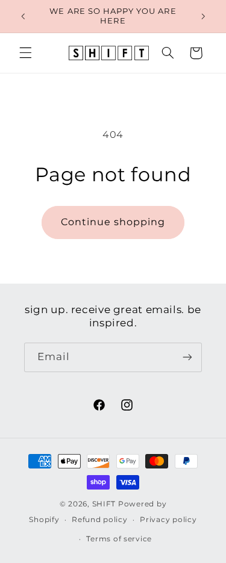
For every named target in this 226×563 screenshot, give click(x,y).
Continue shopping (113, 222)
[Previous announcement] (23, 16)
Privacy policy (168, 519)
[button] (25, 53)
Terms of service (119, 539)
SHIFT (104, 504)
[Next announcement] (203, 16)
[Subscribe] (187, 357)
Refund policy (100, 519)
